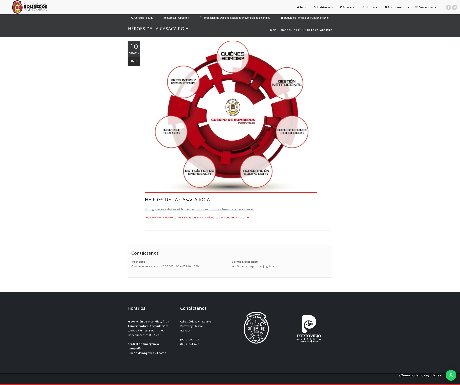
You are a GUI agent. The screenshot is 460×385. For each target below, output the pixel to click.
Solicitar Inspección (177, 17)
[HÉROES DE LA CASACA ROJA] (237, 117)
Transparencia (397, 7)
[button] (451, 375)
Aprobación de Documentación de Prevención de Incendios (236, 17)
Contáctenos (427, 7)
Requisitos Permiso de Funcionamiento (306, 17)
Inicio (304, 7)
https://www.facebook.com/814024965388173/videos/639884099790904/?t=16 (197, 217)
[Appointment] (30, 8)
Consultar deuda (143, 17)
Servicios (348, 7)
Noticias (371, 7)
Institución (324, 7)
